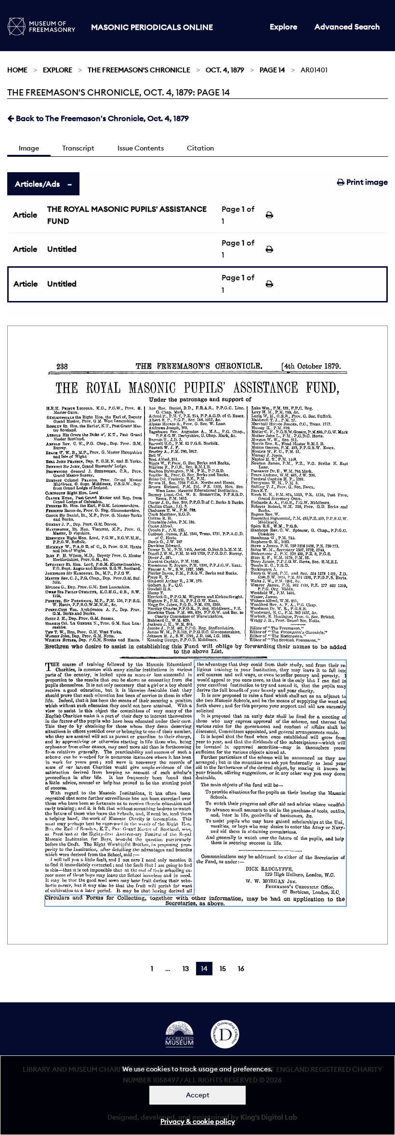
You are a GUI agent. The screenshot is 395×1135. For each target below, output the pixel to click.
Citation (200, 148)
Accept (198, 1095)
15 (223, 968)
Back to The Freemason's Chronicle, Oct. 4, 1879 (101, 118)
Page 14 (272, 70)
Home (17, 70)
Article (25, 214)
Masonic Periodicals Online (152, 27)
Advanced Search (347, 26)
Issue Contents (141, 148)
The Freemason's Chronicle (139, 70)
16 (241, 968)
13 (186, 968)
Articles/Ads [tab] (37, 184)
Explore (283, 26)
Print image (366, 182)
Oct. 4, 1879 (225, 70)
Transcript (78, 148)
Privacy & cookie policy (197, 1121)
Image (29, 148)
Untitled (62, 249)
